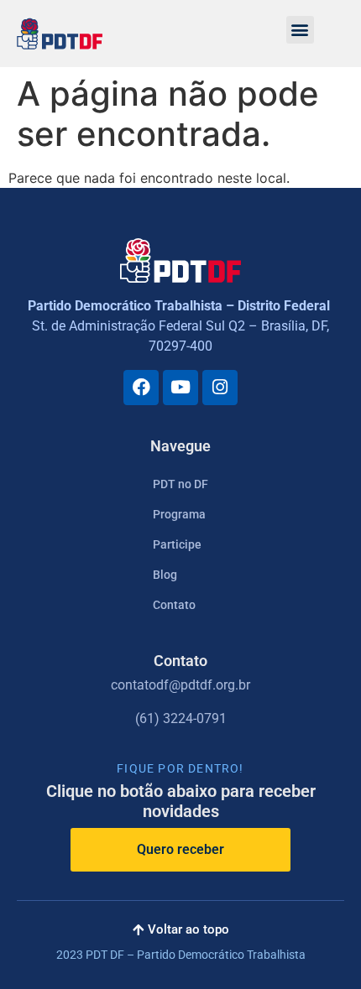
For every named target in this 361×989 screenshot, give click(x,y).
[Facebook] (141, 387)
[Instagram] (220, 387)
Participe (177, 544)
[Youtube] (180, 387)
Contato (174, 605)
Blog (165, 574)
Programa (179, 514)
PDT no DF (180, 484)
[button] (300, 30)
